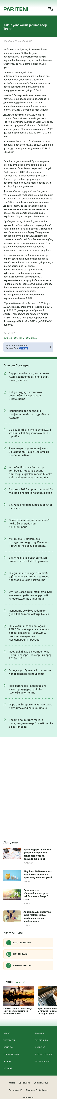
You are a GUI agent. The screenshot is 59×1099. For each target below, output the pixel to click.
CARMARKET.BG (11, 1054)
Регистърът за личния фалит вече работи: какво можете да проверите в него (29, 452)
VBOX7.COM (9, 1040)
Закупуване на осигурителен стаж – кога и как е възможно (28, 559)
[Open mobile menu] (51, 9)
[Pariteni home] (16, 9)
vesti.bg (20, 982)
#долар (7, 338)
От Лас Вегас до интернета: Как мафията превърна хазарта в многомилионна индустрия (30, 595)
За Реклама (24, 1082)
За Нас (11, 1082)
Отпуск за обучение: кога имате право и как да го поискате (30, 672)
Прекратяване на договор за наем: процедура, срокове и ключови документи (27, 689)
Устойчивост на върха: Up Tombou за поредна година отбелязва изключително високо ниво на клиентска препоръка (30, 472)
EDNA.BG (39, 1033)
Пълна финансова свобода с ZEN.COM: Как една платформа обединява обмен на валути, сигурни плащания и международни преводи (29, 632)
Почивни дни (20, 954)
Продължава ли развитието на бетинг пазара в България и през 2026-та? (30, 655)
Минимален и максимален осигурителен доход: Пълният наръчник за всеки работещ (29, 542)
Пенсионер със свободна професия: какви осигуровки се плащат (29, 414)
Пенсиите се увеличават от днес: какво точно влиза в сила (29, 612)
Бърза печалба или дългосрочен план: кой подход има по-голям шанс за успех (29, 377)
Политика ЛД (15, 1090)
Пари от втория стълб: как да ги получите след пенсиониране (30, 706)
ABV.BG (6, 1033)
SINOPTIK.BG (41, 1040)
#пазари (19, 338)
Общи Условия (41, 1082)
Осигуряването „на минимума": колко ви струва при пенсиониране (29, 523)
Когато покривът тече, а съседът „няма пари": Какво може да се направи (31, 723)
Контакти (28, 1097)
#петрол (31, 338)
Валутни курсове (22, 965)
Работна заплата (22, 942)
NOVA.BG (7, 1068)
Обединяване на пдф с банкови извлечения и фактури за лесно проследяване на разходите (29, 576)
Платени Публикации (37, 1090)
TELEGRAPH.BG (42, 1061)
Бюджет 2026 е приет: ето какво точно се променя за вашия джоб (31, 491)
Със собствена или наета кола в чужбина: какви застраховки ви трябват (30, 433)
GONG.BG (8, 1047)
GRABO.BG (40, 1047)
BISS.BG (7, 1061)
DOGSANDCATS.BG (44, 1054)
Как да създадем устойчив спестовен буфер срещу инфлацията (26, 395)
